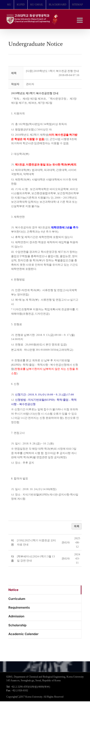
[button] (30, 84)
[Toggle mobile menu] (80, 20)
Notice (13, 590)
